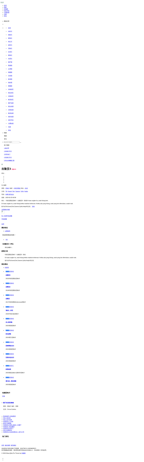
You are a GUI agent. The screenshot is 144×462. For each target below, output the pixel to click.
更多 (3, 396)
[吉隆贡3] (2, 91)
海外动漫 (11, 116)
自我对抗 (7, 430)
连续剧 (6, 9)
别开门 (8, 428)
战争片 (10, 45)
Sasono (17, 191)
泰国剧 (10, 86)
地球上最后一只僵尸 (12, 425)
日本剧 (10, 75)
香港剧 (10, 65)
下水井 (8, 421)
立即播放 (4, 209)
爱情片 (10, 38)
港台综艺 (11, 92)
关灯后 (7, 418)
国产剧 (10, 62)
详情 (33, 206)
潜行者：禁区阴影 (11, 381)
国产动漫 (11, 103)
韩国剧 (10, 72)
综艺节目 (6, 10)
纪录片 (10, 51)
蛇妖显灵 (9, 416)
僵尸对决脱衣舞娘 (8, 402)
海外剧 (10, 82)
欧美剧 (10, 79)
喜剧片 (10, 34)
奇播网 (24, 453)
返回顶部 (7, 445)
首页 (5, 5)
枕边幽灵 (9, 426)
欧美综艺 (11, 99)
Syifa (22, 191)
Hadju (26, 191)
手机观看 (7, 217)
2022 (26, 188)
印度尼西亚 (17, 188)
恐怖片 (10, 48)
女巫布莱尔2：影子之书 (13, 432)
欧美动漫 (11, 113)
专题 (5, 14)
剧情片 (10, 55)
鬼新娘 (7, 423)
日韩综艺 (11, 96)
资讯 (5, 16)
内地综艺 (11, 89)
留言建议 (13, 445)
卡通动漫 (6, 12)
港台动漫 (11, 106)
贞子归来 (7, 419)
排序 (3, 224)
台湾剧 (10, 69)
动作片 (10, 31)
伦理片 (10, 58)
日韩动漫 (11, 109)
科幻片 (10, 41)
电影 (5, 7)
